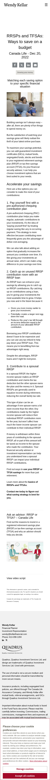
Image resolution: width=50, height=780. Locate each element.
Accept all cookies (25, 775)
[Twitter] (21, 65)
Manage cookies (25, 769)
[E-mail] (35, 65)
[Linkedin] (28, 65)
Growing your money (25, 72)
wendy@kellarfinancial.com (14, 634)
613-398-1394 (15, 637)
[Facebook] (15, 65)
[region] (25, 749)
